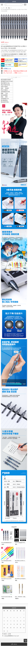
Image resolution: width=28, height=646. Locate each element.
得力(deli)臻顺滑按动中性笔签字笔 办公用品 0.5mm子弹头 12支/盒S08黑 (14, 10)
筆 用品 (8, 8)
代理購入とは (7, 68)
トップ (2, 8)
